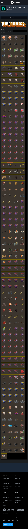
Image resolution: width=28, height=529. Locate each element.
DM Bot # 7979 (14, 7)
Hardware (17, 483)
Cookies (5, 502)
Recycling (17, 486)
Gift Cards (5, 488)
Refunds (5, 505)
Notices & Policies (7, 500)
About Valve (18, 478)
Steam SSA (5, 481)
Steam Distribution (7, 486)
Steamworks (6, 483)
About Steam (6, 478)
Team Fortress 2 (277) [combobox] (7, 18)
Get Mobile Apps (8, 524)
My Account (18, 502)
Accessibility (6, 497)
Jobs (16, 481)
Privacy (4, 495)
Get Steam (17, 495)
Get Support (18, 500)
